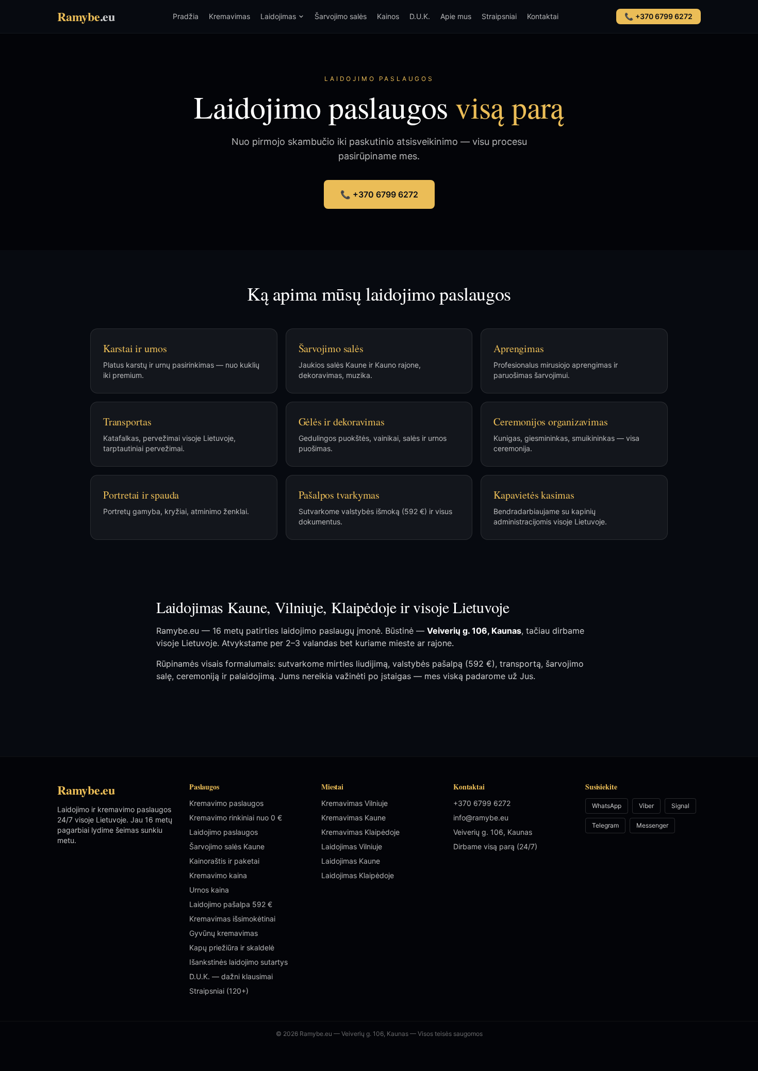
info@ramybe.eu (480, 817)
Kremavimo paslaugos (226, 803)
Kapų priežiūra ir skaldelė (231, 947)
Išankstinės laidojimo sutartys (238, 962)
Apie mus (455, 16)
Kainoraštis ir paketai (224, 860)
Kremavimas (229, 16)
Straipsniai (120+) (219, 990)
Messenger (652, 825)
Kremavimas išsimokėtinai (232, 918)
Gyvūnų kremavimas (223, 933)
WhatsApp (606, 806)
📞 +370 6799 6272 (379, 194)
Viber (646, 806)
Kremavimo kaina (218, 875)
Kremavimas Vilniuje (354, 803)
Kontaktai (542, 16)
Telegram (605, 825)
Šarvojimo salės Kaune (227, 846)
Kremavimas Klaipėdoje (360, 832)
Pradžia (186, 16)
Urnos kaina (209, 889)
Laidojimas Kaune (350, 860)
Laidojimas (278, 16)
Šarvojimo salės (341, 16)
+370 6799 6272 (481, 803)
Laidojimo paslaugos (223, 832)
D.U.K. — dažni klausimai (231, 976)
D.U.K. (419, 16)
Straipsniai (499, 16)
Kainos (388, 16)
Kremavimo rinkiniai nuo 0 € (235, 817)
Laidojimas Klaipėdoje (357, 875)
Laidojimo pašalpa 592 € (230, 904)
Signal (680, 806)
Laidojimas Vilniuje (351, 846)
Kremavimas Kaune (353, 817)
